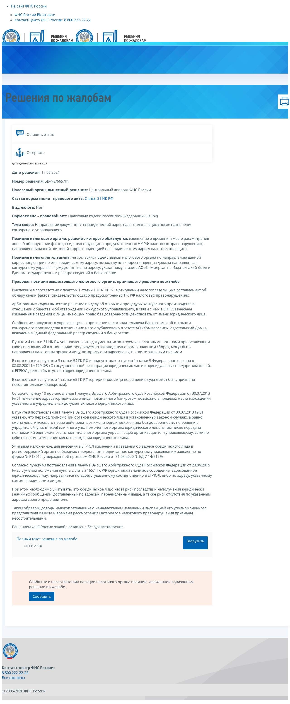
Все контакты (13, 677)
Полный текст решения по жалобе (47, 538)
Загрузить (195, 540)
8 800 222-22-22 (15, 672)
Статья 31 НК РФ (99, 198)
